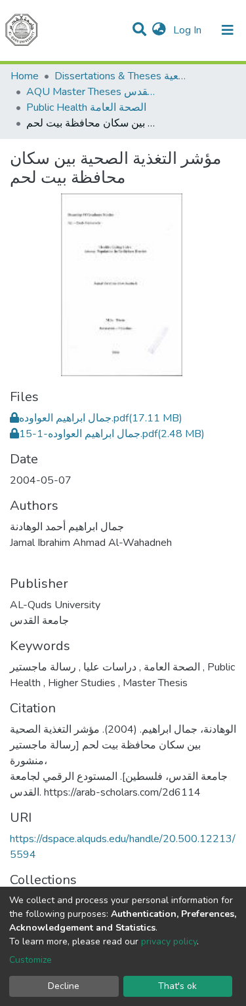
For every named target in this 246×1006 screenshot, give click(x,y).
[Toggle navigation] (227, 30)
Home (24, 76)
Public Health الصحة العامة (86, 107)
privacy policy (169, 941)
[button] (159, 30)
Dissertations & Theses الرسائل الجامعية (120, 76)
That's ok (177, 986)
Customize (30, 960)
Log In (188, 30)
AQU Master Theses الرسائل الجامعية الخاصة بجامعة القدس (91, 92)
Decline (63, 986)
